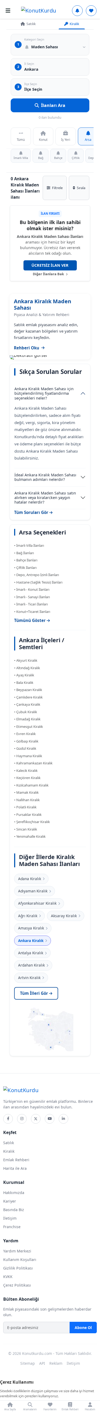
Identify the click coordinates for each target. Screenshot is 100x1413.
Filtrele (57, 187)
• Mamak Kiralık (26, 792)
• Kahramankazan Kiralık (33, 763)
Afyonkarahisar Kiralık (37, 903)
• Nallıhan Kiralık (27, 799)
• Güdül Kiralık (25, 748)
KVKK (8, 1276)
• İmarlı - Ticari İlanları (31, 604)
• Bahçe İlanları (25, 560)
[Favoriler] (91, 10)
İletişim (10, 1218)
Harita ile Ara (15, 1168)
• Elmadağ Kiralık (27, 719)
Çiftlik (76, 158)
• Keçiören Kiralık (27, 777)
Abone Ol (83, 1327)
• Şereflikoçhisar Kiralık (32, 821)
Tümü (21, 140)
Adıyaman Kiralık (32, 890)
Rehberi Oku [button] (26, 347)
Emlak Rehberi (16, 1159)
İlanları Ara (53, 105)
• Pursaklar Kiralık (28, 814)
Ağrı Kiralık (27, 915)
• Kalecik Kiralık (26, 770)
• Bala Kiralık (23, 682)
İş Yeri (65, 140)
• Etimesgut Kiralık (28, 726)
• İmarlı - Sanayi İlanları (32, 596)
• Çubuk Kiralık (25, 711)
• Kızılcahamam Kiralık (31, 785)
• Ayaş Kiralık (24, 675)
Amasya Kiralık (31, 928)
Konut (43, 140)
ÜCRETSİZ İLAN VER (50, 265)
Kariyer (9, 1201)
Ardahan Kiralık (31, 965)
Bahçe (58, 158)
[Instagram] (22, 1119)
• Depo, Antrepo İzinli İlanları (36, 574)
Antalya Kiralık (30, 952)
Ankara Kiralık (30, 940)
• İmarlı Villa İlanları (29, 545)
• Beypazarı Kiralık (28, 689)
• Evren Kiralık (25, 733)
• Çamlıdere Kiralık (28, 697)
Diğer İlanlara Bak (49, 274)
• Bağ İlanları (24, 552)
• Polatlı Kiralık (25, 807)
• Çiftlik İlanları (25, 567)
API (42, 1363)
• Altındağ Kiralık (27, 667)
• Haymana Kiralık (28, 755)
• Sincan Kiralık (25, 829)
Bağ (40, 158)
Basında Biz (13, 1209)
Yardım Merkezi (17, 1251)
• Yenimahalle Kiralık (30, 836)
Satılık (31, 23)
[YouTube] (49, 1119)
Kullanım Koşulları (19, 1259)
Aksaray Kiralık (64, 915)
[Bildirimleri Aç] (77, 10)
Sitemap (27, 1363)
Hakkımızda (13, 1192)
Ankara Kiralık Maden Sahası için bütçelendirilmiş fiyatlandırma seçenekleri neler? (44, 393)
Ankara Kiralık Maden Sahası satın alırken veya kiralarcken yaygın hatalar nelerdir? (45, 497)
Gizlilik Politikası (18, 1268)
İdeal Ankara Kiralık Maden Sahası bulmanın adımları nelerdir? (45, 477)
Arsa (88, 140)
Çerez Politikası (17, 1285)
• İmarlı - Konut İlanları (31, 589)
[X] (36, 1119)
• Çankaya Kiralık (27, 704)
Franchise (12, 1226)
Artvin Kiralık (29, 977)
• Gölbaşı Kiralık (26, 741)
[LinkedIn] (63, 1119)
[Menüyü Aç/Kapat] (8, 11)
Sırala (81, 187)
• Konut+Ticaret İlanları (32, 611)
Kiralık (74, 23)
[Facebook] (8, 1119)
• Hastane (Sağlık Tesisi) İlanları (38, 582)
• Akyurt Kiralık (25, 660)
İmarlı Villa (21, 158)
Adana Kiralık (29, 878)
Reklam (55, 1363)
